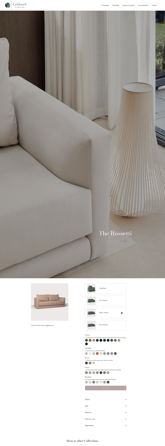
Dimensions (89, 425)
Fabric (87, 399)
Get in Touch (105, 388)
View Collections (143, 5)
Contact (154, 5)
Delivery (88, 412)
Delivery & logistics (128, 5)
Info (86, 406)
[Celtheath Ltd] (16, 5)
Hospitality (115, 5)
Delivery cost (90, 419)
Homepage (105, 5)
